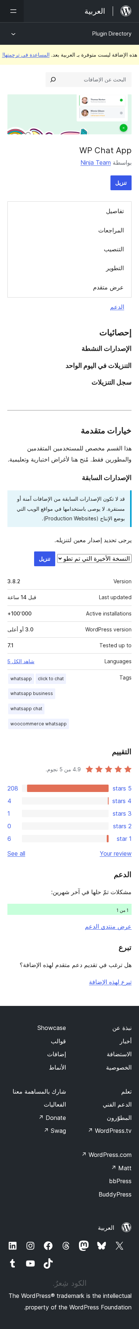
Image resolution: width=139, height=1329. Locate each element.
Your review (116, 853)
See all (16, 853)
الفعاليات (55, 1104)
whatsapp (21, 678)
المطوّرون (119, 1117)
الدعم (117, 307)
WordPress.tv (109, 1130)
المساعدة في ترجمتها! (26, 54)
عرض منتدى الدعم (108, 926)
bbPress (120, 1181)
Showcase (51, 1027)
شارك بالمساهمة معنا (39, 1091)
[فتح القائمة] (12, 11)
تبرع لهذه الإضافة (110, 982)
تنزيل (121, 182)
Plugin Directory (112, 33)
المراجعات (111, 230)
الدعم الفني (117, 1104)
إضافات (56, 1054)
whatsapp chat (26, 708)
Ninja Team (95, 162)
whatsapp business (31, 693)
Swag (54, 1130)
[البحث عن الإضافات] (53, 79)
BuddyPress (115, 1194)
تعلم (126, 1091)
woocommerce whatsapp (38, 723)
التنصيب (114, 249)
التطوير (115, 268)
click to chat (51, 678)
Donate (52, 1117)
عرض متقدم (108, 287)
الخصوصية (119, 1067)
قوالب (58, 1041)
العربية (106, 1227)
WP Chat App (105, 150)
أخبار (126, 1041)
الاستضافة (119, 1054)
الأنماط (57, 1067)
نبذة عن (122, 1027)
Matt (121, 1168)
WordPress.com (106, 1154)
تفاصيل (115, 211)
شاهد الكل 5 (20, 661)
